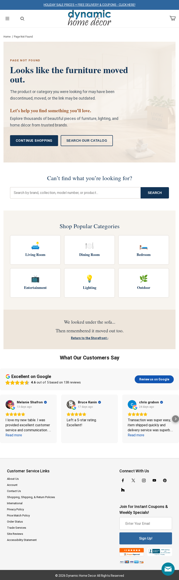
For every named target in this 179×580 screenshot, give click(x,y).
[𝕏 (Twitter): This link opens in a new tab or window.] (133, 480)
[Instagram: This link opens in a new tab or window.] (144, 480)
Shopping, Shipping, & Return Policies (31, 497)
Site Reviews (15, 533)
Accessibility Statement (22, 540)
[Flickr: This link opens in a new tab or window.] (122, 490)
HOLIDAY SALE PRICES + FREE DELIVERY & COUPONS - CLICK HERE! (89, 5)
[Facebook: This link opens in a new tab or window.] (122, 480)
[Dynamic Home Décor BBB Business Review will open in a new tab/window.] (159, 552)
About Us (13, 478)
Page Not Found (23, 36)
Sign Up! (145, 538)
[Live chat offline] (168, 569)
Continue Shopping (34, 141)
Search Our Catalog (86, 140)
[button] (3, 418)
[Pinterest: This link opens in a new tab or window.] (164, 480)
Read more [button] (13, 435)
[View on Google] (9, 404)
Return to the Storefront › (89, 338)
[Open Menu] (7, 19)
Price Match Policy (18, 515)
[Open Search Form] (22, 19)
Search (155, 193)
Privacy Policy (15, 509)
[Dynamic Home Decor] (89, 18)
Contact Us (14, 491)
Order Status (15, 521)
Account (12, 485)
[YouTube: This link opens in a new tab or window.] (154, 480)
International (14, 503)
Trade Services (16, 527)
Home (6, 36)
